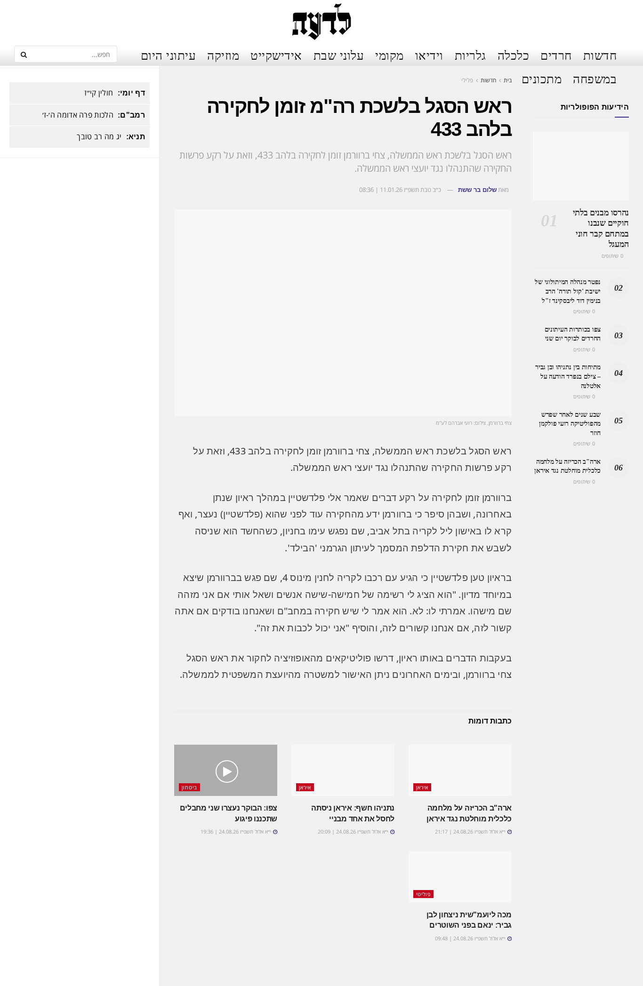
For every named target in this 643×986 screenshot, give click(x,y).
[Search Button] (23, 54)
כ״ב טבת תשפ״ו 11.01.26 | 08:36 (400, 189)
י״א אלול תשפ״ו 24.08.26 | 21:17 (470, 831)
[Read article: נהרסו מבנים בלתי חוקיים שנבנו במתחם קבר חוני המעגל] (581, 166)
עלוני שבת (338, 55)
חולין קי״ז (98, 92)
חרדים (556, 55)
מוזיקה (223, 55)
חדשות (600, 55)
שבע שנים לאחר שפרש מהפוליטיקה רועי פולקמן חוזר (570, 424)
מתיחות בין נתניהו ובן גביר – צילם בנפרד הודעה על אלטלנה (568, 376)
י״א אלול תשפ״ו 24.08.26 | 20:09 (353, 831)
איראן (422, 787)
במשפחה (595, 78)
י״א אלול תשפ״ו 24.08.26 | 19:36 (236, 831)
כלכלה (514, 55)
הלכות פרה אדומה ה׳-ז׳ (77, 115)
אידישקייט (276, 55)
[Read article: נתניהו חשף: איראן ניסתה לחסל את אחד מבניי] (342, 770)
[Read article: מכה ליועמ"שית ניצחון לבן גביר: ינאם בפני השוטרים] (460, 877)
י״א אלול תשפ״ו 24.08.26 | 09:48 (470, 938)
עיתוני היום (168, 55)
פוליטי (423, 894)
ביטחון (189, 787)
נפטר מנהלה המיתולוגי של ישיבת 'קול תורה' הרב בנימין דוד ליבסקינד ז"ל (568, 291)
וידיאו (429, 55)
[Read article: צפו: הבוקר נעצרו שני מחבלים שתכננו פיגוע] (225, 770)
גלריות (470, 55)
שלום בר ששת (477, 189)
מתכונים (542, 78)
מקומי (389, 55)
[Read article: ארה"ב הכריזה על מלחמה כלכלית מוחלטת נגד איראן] (460, 770)
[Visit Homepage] (321, 21)
